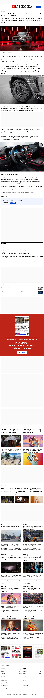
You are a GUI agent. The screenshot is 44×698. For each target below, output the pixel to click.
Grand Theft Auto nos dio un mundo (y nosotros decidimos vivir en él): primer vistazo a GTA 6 (32, 431)
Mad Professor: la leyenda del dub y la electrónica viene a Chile (33, 607)
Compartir (3, 52)
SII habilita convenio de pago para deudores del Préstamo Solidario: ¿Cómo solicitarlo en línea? (21, 491)
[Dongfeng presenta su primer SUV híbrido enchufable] (40, 288)
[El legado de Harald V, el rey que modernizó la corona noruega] (11, 625)
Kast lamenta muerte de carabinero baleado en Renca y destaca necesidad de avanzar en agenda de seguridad (11, 549)
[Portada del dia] (22, 335)
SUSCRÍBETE (22, 352)
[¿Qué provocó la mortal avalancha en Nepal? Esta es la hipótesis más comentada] (11, 459)
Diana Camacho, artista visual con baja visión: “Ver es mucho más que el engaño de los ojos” (33, 634)
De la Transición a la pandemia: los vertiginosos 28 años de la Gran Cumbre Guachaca (32, 590)
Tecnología (3, 586)
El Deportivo (25, 554)
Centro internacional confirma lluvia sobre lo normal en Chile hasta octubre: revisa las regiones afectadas (11, 432)
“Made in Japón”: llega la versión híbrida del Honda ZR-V (12, 291)
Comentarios (9, 52)
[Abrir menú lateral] (2, 7)
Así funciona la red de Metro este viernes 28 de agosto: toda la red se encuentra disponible (7, 490)
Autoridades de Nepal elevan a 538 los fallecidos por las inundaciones (15, 253)
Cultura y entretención (28, 586)
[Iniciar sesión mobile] (42, 7)
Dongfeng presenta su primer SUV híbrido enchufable (11, 287)
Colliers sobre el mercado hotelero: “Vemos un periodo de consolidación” (32, 545)
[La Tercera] (6, 658)
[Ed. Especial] (39, 658)
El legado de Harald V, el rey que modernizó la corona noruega (14, 250)
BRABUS (9, 192)
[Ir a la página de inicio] (22, 7)
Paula (24, 615)
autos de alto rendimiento (29, 192)
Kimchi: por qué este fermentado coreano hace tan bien (31, 617)
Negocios (25, 524)
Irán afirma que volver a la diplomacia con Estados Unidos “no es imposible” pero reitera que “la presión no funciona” (22, 257)
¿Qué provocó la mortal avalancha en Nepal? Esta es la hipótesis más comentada (11, 451)
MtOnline (3, 11)
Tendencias (3, 554)
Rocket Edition (21, 192)
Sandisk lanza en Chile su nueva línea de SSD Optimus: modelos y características (10, 607)
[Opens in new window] (28, 658)
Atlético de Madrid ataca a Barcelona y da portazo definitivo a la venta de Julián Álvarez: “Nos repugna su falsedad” (33, 577)
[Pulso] (17, 658)
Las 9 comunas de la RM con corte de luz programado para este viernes (36, 490)
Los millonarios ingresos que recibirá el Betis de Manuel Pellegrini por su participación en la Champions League (32, 582)
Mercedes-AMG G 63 (15, 192)
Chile (2, 524)
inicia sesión (5, 202)
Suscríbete (13, 202)
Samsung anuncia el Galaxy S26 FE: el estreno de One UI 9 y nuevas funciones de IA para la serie (32, 451)
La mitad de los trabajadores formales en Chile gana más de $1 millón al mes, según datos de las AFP (33, 528)
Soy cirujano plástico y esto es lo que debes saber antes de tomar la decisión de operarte (19, 264)
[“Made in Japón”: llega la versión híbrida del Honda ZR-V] (40, 292)
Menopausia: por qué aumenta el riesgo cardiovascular (31, 638)
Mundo (2, 615)
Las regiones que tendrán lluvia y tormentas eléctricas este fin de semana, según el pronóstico (11, 557)
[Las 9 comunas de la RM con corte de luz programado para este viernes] (36, 499)
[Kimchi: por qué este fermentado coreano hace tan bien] (33, 625)
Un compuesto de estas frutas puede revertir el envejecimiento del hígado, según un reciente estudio (10, 582)
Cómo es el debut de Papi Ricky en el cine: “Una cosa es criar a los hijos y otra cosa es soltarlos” (32, 611)
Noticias (6, 192)
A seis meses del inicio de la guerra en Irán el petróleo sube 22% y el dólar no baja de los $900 (32, 549)
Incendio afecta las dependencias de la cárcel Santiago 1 (10, 527)
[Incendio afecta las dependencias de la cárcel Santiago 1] (11, 536)
